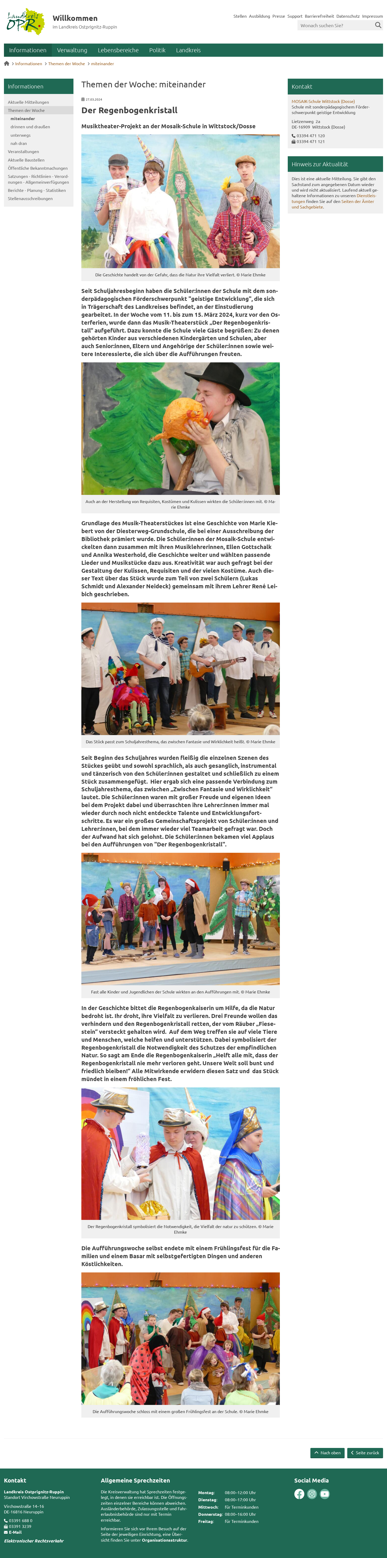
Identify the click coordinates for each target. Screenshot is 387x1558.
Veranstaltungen (23, 151)
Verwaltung (72, 49)
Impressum (372, 15)
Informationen (28, 49)
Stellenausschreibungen (30, 198)
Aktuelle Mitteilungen (28, 102)
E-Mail (15, 1532)
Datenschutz (348, 15)
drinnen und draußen (30, 126)
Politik (157, 49)
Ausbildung (259, 15)
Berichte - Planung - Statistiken (37, 190)
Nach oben (330, 1452)
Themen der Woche (66, 63)
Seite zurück (367, 1452)
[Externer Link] (299, 1494)
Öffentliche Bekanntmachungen (38, 168)
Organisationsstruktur (164, 1540)
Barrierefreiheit (319, 15)
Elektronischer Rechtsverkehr (33, 1540)
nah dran (19, 143)
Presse (278, 15)
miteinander (102, 63)
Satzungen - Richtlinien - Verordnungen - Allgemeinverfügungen (38, 178)
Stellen (240, 15)
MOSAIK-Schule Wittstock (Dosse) (323, 101)
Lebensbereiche (118, 49)
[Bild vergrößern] (180, 201)
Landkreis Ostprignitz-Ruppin (34, 1491)
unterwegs (21, 135)
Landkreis (188, 49)
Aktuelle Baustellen (26, 159)
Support (294, 15)
